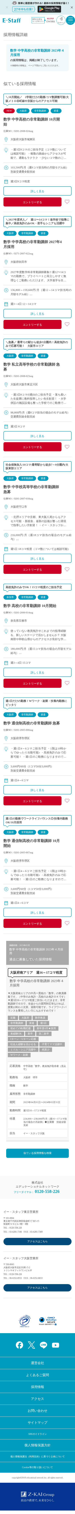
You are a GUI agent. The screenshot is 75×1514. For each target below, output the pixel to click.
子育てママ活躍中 (52, 1044)
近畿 (12, 1017)
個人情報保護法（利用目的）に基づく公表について (37, 1456)
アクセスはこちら (37, 1241)
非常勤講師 (40, 110)
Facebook (19, 1345)
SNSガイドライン (37, 1434)
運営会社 (37, 1363)
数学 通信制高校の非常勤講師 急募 (31, 723)
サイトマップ (37, 1422)
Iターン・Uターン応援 (23, 1039)
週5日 (43, 1023)
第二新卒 (44, 1033)
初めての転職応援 (20, 1028)
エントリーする (32, 202)
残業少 (46, 1049)
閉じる (71, 7)
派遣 (56, 110)
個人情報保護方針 (37, 1445)
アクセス (37, 1399)
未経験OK (16, 1033)
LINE (43, 1345)
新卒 (30, 1033)
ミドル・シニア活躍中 (23, 1049)
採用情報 (37, 1387)
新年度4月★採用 (46, 1028)
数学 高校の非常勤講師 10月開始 (29, 606)
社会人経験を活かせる (23, 1044)
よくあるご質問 (37, 1375)
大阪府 (23, 110)
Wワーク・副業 (19, 1055)
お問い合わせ (37, 1411)
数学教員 (40, 1017)
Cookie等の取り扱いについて (37, 1467)
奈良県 (10, 597)
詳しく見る (37, 191)
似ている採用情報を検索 (37, 1153)
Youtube (55, 1345)
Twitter (31, 1345)
